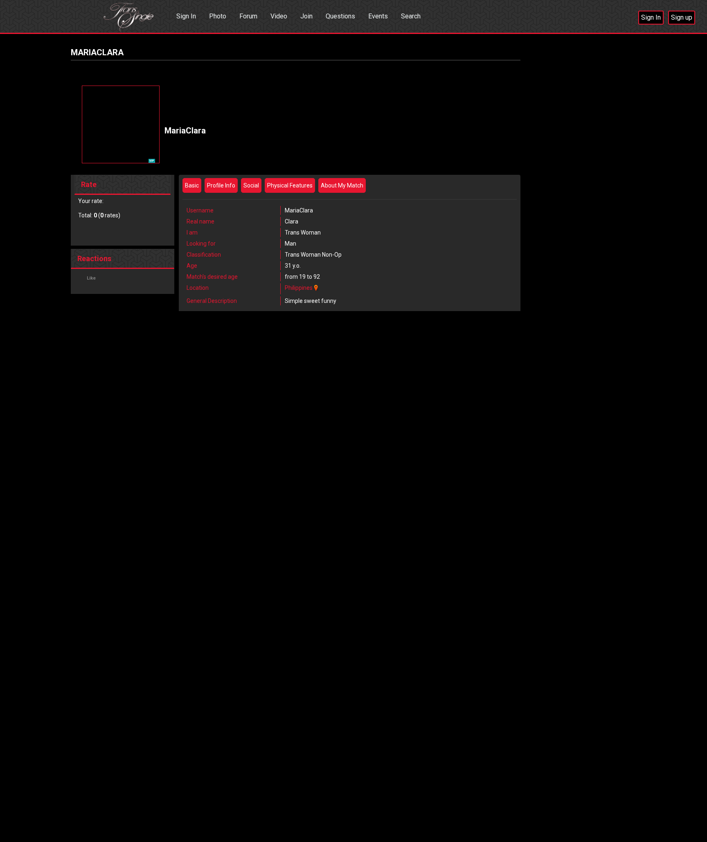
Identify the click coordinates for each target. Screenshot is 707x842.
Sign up (681, 17)
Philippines (299, 287)
